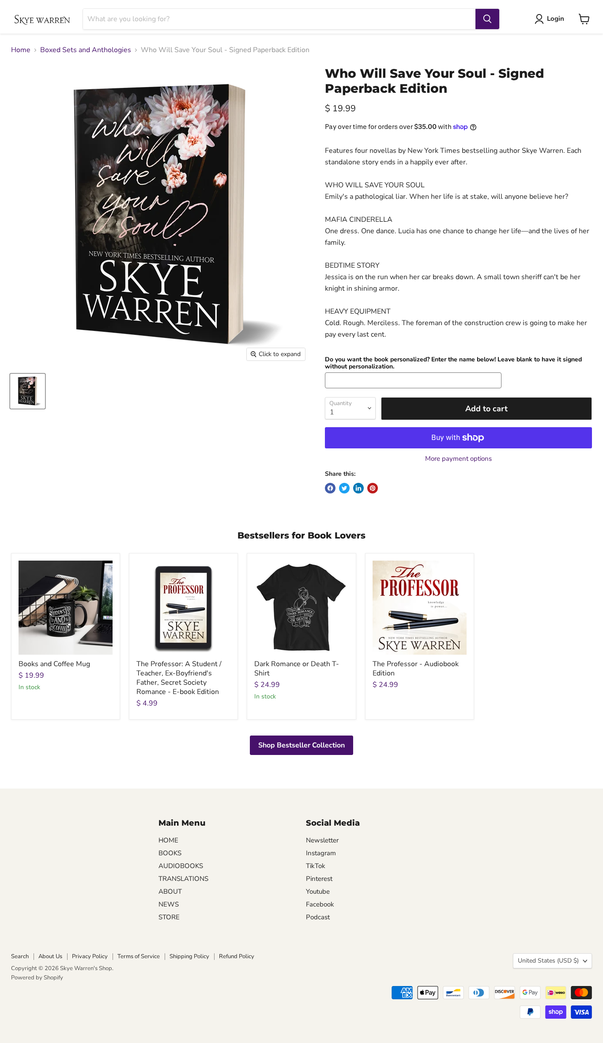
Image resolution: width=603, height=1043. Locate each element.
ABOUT (170, 891)
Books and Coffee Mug (54, 664)
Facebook (320, 904)
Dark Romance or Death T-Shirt (296, 668)
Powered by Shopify (37, 978)
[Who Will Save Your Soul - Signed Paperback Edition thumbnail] (27, 391)
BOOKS (169, 853)
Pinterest (319, 878)
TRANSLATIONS (183, 878)
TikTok (315, 865)
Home (20, 50)
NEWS (168, 904)
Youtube (318, 891)
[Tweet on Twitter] (344, 488)
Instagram (321, 853)
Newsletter (322, 840)
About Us (50, 956)
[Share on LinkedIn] (358, 488)
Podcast (318, 917)
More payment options (458, 459)
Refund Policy (236, 956)
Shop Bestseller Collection (301, 745)
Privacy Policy (90, 956)
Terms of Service (138, 956)
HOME (168, 840)
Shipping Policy (189, 956)
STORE (169, 917)
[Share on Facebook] (330, 488)
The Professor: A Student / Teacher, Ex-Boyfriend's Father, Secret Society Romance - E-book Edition (179, 678)
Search (20, 956)
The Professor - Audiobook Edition (416, 668)
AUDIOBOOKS (180, 865)
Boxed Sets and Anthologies (85, 50)
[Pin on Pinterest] (372, 488)
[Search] (487, 19)
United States (548, 960)
